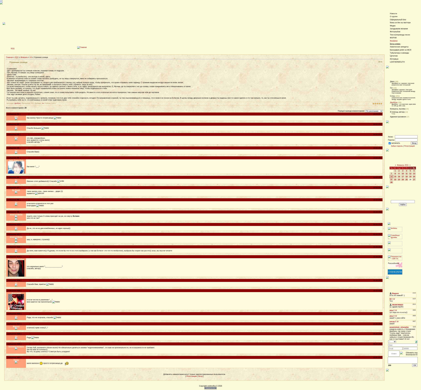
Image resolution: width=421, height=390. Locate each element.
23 (399, 180)
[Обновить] (416, 341)
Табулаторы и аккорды (399, 53)
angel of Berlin (16, 214)
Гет (391, 88)
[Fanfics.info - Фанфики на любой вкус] (395, 274)
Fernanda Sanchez (16, 259)
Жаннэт (16, 326)
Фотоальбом (395, 32)
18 (407, 177)
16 (399, 177)
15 (395, 177)
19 (410, 177)
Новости (393, 13)
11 (407, 174)
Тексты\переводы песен (400, 35)
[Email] (16, 219)
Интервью (394, 59)
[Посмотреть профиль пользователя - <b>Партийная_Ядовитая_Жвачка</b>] (16, 309)
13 (414, 174)
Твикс (16, 360)
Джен (392, 81)
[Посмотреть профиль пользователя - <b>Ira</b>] (16, 130)
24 (403, 180)
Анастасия (16, 293)
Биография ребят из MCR (400, 50)
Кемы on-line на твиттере (400, 23)
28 (391, 182)
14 (31, 57)
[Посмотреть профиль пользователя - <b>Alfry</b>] (16, 119)
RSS (12, 49)
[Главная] (82, 47)
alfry (16, 116)
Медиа (392, 26)
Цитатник (394, 56)
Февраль (24, 57)
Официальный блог (398, 20)
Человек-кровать (16, 346)
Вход (200, 376)
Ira (43, 103)
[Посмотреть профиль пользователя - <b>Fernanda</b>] (16, 276)
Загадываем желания (399, 29)
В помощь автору (397, 112)
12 (410, 174)
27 (414, 180)
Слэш (392, 96)
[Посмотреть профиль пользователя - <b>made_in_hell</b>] (16, 217)
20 (414, 177)
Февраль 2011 (403, 165)
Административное (398, 117)
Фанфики (393, 41)
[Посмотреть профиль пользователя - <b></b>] (16, 140)
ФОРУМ (393, 38)
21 (391, 180)
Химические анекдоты (399, 47)
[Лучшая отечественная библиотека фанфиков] (395, 267)
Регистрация (191, 376)
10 (403, 174)
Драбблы (17, 103)
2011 (17, 57)
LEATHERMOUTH (397, 62)
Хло (16, 137)
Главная (9, 57)
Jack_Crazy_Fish (16, 160)
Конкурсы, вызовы (398, 109)
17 (403, 177)
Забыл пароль (397, 146)
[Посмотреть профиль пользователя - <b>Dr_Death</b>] (16, 193)
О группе (393, 16)
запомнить (395, 143)
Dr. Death (16, 190)
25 (407, 180)
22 (395, 180)
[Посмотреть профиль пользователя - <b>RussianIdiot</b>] (16, 173)
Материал (24, 114)
